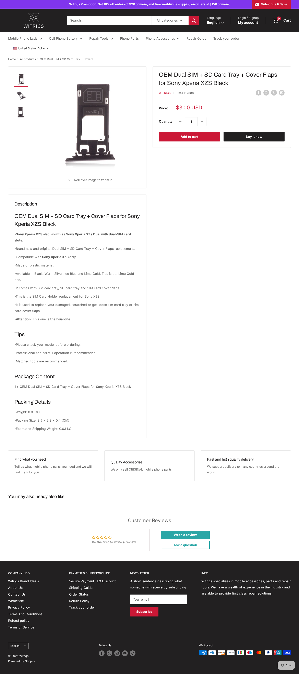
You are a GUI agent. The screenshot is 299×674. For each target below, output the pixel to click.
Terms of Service (21, 627)
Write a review (185, 535)
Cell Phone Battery (63, 38)
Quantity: (166, 121)
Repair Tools (98, 38)
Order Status (79, 594)
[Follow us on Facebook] (102, 653)
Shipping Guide (81, 588)
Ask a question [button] (185, 545)
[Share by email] (282, 92)
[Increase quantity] (202, 121)
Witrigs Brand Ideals (23, 581)
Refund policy (18, 621)
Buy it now (254, 137)
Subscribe (144, 612)
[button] (31, 48)
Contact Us (17, 594)
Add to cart (189, 137)
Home (12, 59)
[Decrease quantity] (180, 121)
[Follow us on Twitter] (109, 653)
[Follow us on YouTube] (125, 653)
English (15, 645)
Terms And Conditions (25, 614)
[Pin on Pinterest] (266, 92)
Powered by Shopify (21, 661)
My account (248, 23)
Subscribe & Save (274, 4)
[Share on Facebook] (258, 92)
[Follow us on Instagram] (117, 653)
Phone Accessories (160, 38)
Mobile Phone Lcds (22, 38)
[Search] (194, 20)
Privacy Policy (19, 607)
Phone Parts (129, 38)
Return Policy (79, 601)
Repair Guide (196, 38)
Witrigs (165, 93)
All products (28, 59)
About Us (15, 588)
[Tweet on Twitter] (274, 92)
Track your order (226, 38)
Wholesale (16, 601)
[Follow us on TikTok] (132, 653)
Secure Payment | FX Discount (92, 581)
